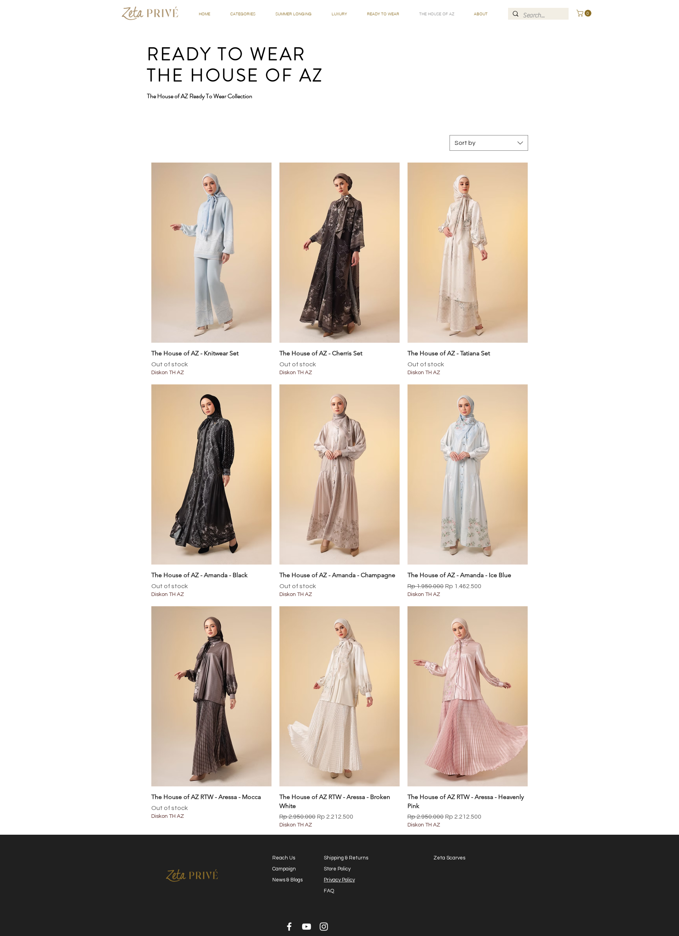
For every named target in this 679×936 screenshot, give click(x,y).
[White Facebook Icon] (289, 926)
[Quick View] (211, 253)
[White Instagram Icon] (323, 926)
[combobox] (489, 143)
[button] (242, 14)
